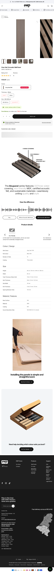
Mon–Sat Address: (28, 1)
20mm (10, 95)
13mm (4, 95)
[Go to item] (3, 61)
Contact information (36, 564)
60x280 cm (15, 102)
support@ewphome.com (10, 519)
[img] (6, 76)
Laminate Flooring (33, 472)
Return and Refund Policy (48, 471)
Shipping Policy (48, 467)
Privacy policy (17, 564)
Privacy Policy (48, 475)
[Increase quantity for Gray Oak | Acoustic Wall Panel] (9, 116)
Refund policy (11, 564)
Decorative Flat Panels (33, 469)
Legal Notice (49, 481)
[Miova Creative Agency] (39, 562)
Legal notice (43, 564)
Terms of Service (48, 478)
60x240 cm (5, 102)
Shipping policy (29, 564)
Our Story (18, 464)
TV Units (33, 466)
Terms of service (23, 564)
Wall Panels (33, 464)
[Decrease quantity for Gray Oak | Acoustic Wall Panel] (3, 116)
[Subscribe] (13, 506)
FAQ (47, 464)
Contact (18, 466)
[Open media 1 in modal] (37, 21)
